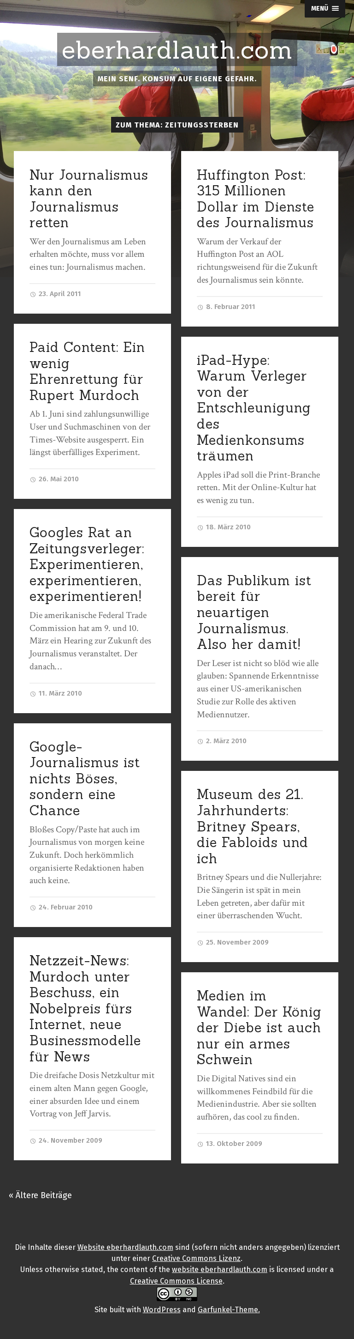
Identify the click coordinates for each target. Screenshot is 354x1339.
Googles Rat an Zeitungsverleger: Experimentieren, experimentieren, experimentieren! (87, 564)
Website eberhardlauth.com (125, 1247)
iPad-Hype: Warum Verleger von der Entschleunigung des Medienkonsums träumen (254, 407)
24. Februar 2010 (65, 907)
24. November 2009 (69, 1140)
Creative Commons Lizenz (196, 1258)
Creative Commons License (176, 1281)
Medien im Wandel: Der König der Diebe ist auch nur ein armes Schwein (259, 1027)
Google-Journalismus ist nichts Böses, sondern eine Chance (85, 778)
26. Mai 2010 (58, 479)
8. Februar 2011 (229, 307)
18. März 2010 (227, 527)
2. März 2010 (225, 741)
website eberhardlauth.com (219, 1269)
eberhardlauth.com (177, 49)
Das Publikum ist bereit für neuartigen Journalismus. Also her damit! (254, 612)
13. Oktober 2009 (233, 1143)
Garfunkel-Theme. (229, 1309)
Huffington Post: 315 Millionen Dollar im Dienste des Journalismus (255, 198)
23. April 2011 (59, 294)
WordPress (162, 1309)
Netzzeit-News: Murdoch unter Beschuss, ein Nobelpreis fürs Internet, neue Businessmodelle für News (85, 1008)
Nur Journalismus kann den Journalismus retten (89, 198)
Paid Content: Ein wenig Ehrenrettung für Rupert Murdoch (87, 371)
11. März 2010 (59, 693)
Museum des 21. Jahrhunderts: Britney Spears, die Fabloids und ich (252, 826)
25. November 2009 (236, 942)
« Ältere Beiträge (40, 1195)
